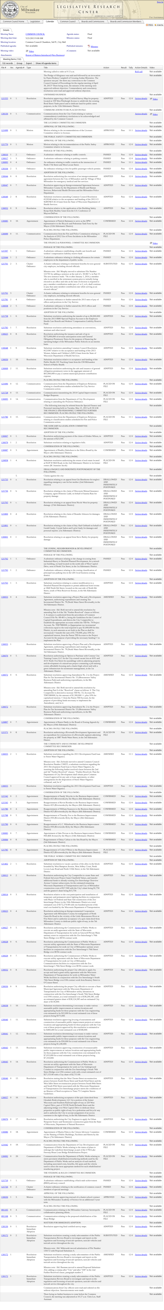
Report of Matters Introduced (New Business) (45, 55)
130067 (4, 436)
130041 (4, 1033)
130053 (4, 597)
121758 (4, 316)
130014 (4, 894)
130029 (4, 956)
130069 (4, 368)
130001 (4, 537)
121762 (4, 558)
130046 (4, 1078)
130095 (4, 399)
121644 (4, 257)
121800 (4, 514)
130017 (4, 158)
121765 (4, 502)
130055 (4, 754)
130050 (4, 359)
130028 (4, 942)
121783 (4, 327)
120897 (4, 722)
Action (106, 67)
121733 (4, 479)
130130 (4, 1226)
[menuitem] (7, 63)
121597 (4, 251)
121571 (4, 732)
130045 (4, 1062)
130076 (4, 1119)
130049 (4, 197)
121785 (4, 850)
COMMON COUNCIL (35, 34)
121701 (4, 264)
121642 (4, 1145)
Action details (141, 98)
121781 (4, 299)
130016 (4, 154)
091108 (4, 1216)
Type (29, 67)
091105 (4, 1210)
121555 (4, 98)
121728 (4, 392)
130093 (4, 162)
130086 (4, 1132)
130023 (4, 911)
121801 (4, 525)
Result (124, 67)
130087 (4, 450)
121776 (4, 144)
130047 (4, 185)
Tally (131, 67)
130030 (4, 1197)
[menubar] (29, 63)
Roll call (139, 71)
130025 (4, 334)
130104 (4, 168)
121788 (4, 815)
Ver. (11, 67)
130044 (4, 176)
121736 (4, 491)
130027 (4, 927)
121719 (4, 1180)
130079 (4, 442)
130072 (4, 675)
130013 (4, 875)
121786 (4, 809)
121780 (4, 417)
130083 (4, 833)
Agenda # (20, 67)
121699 (4, 130)
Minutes (94, 46)
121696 (4, 384)
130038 (4, 1005)
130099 (4, 234)
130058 (4, 306)
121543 (4, 802)
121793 (4, 570)
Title (46, 67)
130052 (4, 208)
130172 (4, 1235)
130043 (4, 1047)
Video (31, 51)
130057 (4, 1097)
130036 (4, 986)
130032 (4, 970)
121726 (4, 1187)
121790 (4, 824)
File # (3, 67)
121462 (4, 864)
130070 (4, 656)
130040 (4, 1019)
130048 (4, 348)
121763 (4, 583)
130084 (4, 839)
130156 (4, 114)
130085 (4, 221)
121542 (4, 796)
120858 (4, 460)
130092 (4, 1156)
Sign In (160, 2)
